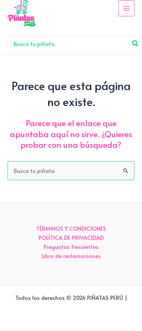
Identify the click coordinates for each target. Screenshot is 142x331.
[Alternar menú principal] (126, 8)
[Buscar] (135, 44)
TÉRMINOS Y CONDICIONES (71, 228)
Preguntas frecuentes (71, 246)
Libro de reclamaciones (71, 256)
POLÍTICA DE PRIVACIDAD (71, 237)
